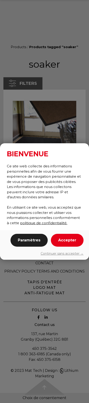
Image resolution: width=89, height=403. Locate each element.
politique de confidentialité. (43, 223)
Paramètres (29, 240)
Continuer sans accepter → (62, 253)
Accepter (67, 240)
